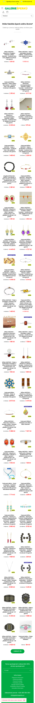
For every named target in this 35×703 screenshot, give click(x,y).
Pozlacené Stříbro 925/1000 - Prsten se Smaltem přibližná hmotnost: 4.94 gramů (9, 395)
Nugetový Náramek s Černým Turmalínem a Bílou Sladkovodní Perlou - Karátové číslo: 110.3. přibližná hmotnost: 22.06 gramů (9, 179)
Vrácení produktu (17, 679)
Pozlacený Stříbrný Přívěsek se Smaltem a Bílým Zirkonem (25, 423)
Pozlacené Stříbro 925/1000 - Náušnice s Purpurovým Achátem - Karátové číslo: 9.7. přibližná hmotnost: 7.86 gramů (25, 243)
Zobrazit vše (18, 651)
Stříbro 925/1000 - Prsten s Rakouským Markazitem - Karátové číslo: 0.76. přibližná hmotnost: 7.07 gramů (9, 610)
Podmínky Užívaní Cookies (17, 686)
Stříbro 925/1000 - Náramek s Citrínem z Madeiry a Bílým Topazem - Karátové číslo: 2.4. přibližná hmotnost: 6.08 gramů (9, 425)
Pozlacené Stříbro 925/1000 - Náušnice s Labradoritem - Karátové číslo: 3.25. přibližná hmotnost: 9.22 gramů (9, 242)
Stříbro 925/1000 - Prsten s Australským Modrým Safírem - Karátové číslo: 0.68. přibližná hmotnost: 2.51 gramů (25, 54)
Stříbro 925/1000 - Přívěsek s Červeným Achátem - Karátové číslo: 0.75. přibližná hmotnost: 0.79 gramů (25, 116)
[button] (2, 8)
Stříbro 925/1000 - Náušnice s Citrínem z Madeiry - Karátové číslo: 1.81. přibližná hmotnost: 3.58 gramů (25, 395)
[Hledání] (32, 16)
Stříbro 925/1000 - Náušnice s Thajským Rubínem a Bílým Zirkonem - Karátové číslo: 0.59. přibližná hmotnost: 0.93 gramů (9, 55)
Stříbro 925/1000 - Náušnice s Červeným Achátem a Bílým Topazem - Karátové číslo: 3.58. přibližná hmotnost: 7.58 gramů (25, 211)
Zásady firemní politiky (17, 684)
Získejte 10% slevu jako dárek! (12, 700)
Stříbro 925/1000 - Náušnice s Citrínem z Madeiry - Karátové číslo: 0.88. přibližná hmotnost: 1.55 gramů (25, 365)
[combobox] (17, 16)
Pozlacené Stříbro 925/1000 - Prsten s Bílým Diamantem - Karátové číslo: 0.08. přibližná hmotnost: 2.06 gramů (9, 85)
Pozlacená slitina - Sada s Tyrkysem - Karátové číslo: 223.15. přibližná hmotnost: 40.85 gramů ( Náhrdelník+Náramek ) (9, 486)
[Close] (24, 700)
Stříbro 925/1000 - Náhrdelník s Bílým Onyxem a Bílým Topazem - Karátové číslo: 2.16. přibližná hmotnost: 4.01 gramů (9, 581)
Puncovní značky (17, 681)
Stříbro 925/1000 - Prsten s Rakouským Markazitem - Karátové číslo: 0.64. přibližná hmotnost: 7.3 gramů (25, 610)
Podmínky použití (17, 683)
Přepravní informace (17, 677)
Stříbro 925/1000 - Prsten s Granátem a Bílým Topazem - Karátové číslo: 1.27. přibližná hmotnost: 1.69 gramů (25, 335)
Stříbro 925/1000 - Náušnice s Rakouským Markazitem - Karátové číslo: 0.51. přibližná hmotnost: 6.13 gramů (25, 550)
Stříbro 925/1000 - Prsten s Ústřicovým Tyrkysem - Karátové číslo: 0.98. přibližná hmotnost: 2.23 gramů (25, 454)
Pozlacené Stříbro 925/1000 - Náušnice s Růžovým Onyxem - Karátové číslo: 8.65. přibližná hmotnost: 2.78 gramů (9, 550)
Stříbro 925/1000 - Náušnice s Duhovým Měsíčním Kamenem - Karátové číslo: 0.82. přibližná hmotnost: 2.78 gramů (9, 335)
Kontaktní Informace (17, 688)
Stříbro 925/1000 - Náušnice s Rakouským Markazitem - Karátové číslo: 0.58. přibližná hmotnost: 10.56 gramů (25, 580)
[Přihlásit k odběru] (30, 670)
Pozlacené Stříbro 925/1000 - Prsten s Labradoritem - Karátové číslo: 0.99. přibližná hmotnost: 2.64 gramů (9, 148)
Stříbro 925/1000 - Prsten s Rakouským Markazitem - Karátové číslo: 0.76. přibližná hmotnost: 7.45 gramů (9, 639)
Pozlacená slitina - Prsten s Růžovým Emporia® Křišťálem (26, 638)
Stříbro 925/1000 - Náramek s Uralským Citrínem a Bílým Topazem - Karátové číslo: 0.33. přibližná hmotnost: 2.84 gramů (25, 273)
